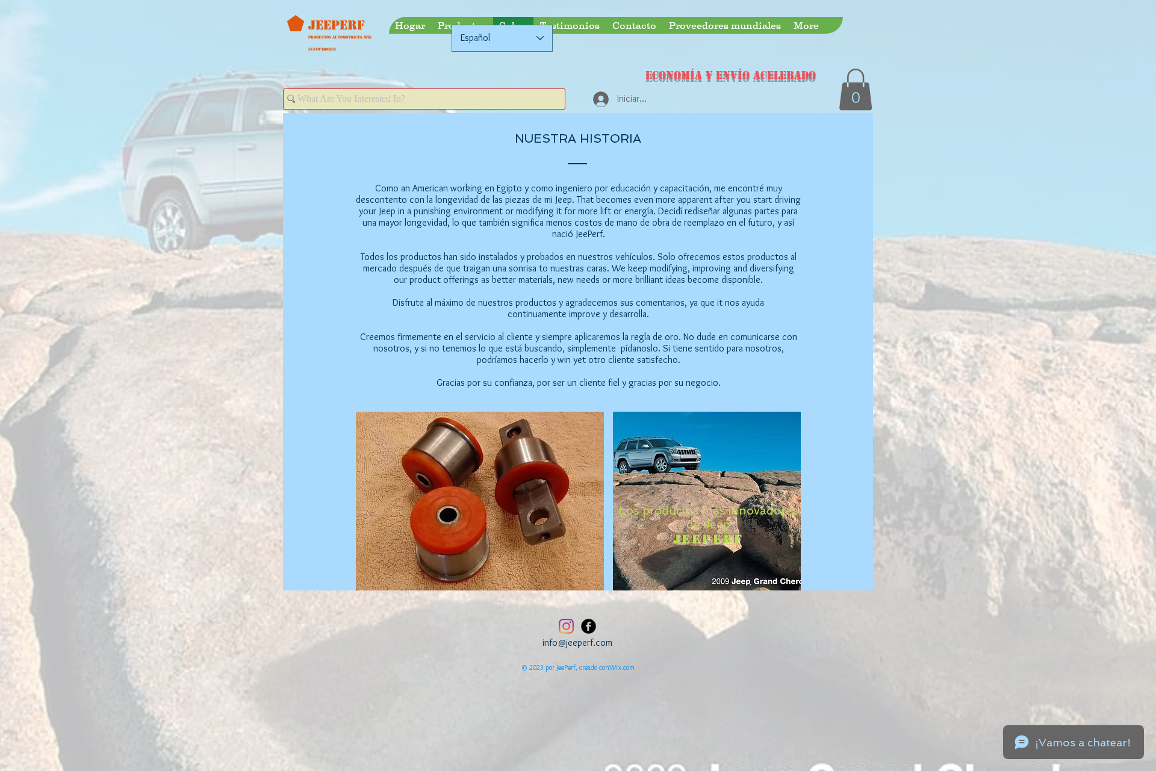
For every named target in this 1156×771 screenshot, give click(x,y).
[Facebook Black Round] (588, 626)
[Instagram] (566, 626)
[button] (855, 89)
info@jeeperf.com (577, 642)
